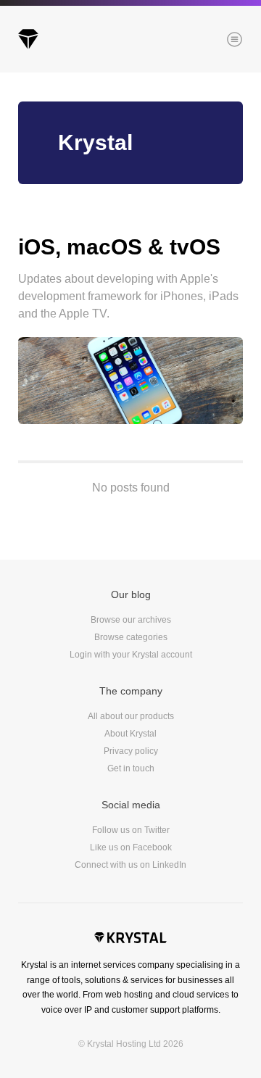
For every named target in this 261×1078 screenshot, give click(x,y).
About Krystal (130, 734)
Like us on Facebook (131, 847)
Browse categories (130, 637)
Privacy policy (131, 751)
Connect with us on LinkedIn (130, 865)
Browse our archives (131, 620)
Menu (210, 41)
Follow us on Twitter (131, 830)
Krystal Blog (28, 39)
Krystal (130, 939)
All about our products (131, 716)
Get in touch (130, 768)
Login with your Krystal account (131, 655)
